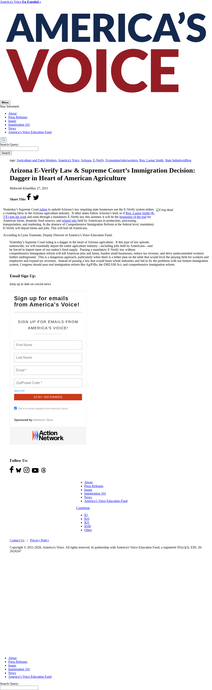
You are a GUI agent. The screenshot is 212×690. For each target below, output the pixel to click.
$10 (86, 519)
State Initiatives (175, 160)
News (12, 128)
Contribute (83, 508)
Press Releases (17, 117)
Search (6, 153)
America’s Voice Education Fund (30, 132)
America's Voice (20, 2)
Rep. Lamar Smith (151, 160)
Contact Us (17, 540)
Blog (188, 160)
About (12, 113)
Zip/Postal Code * (28, 380)
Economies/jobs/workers (122, 160)
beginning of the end (132, 217)
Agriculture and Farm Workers (37, 160)
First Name (24, 342)
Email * (21, 368)
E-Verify (98, 160)
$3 (86, 515)
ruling (43, 209)
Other (88, 530)
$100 (87, 526)
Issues (12, 121)
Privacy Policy (39, 540)
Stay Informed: (9, 106)
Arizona (86, 160)
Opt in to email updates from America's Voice (43, 408)
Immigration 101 (19, 124)
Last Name (23, 355)
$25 (86, 522)
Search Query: (9, 144)
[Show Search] (3, 140)
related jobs (69, 220)
